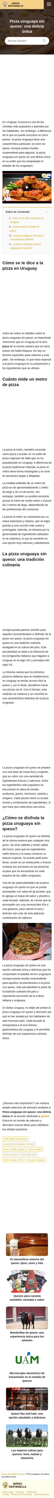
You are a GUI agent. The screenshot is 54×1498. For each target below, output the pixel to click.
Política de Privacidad (21, 1494)
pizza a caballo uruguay (14, 1149)
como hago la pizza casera (15, 1139)
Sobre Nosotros (41, 1494)
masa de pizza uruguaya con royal (19, 1144)
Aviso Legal (7, 1492)
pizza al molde (35, 1149)
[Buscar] (43, 40)
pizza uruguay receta (13, 1160)
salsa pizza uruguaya (35, 1160)
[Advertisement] (27, 89)
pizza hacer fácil (28, 1154)
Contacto (20, 1492)
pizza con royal (10, 1154)
